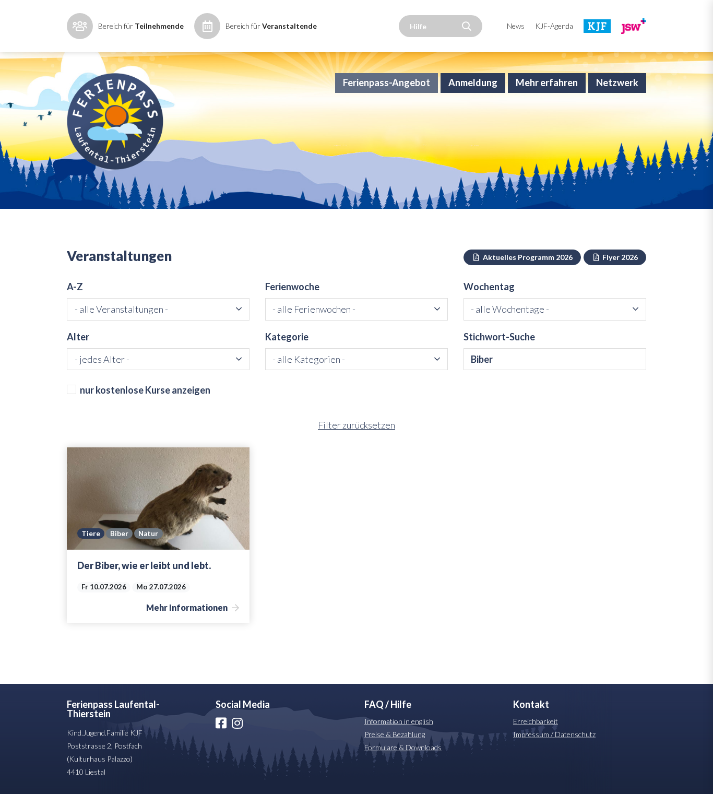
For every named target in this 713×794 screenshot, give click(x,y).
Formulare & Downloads (403, 747)
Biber (119, 533)
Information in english (398, 721)
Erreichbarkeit (535, 721)
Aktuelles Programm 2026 (527, 257)
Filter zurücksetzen (356, 425)
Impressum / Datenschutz (554, 734)
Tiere (90, 533)
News (516, 25)
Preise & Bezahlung (394, 734)
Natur (148, 533)
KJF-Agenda (554, 25)
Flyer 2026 (619, 257)
